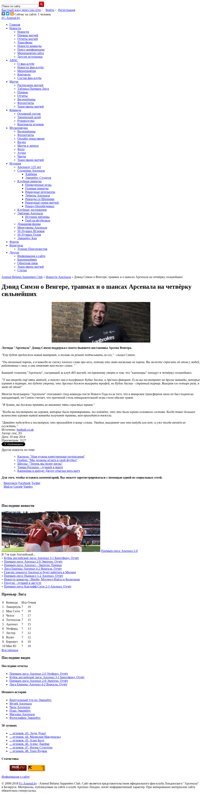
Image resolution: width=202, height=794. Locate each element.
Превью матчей (27, 35)
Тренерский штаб (29, 117)
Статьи (22, 270)
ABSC (13, 60)
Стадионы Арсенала (31, 170)
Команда (15, 110)
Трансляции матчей (30, 106)
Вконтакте (11, 483)
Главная (14, 24)
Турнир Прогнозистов (32, 249)
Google (18, 486)
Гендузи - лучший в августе (22, 583)
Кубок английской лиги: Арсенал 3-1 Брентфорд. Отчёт (41, 558)
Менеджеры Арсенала (32, 227)
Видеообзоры (26, 99)
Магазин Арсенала (22, 714)
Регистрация (66, 10)
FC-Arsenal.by (11, 18)
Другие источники (30, 56)
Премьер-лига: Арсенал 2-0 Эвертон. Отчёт (33, 561)
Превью (22, 92)
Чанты (21, 156)
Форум (14, 241)
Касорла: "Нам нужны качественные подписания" (51, 456)
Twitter (35, 483)
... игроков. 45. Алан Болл (26, 740)
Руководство (25, 120)
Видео (21, 142)
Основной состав (29, 113)
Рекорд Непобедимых (39, 206)
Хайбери (31, 174)
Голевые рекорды (37, 188)
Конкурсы (16, 245)
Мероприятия (26, 71)
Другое (14, 252)
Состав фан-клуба (29, 78)
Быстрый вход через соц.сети (21, 10)
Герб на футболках (37, 220)
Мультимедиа (18, 128)
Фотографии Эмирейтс (25, 717)
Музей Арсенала (20, 703)
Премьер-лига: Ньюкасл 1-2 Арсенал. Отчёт (33, 575)
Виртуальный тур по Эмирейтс (30, 700)
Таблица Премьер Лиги (33, 88)
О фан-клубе (25, 63)
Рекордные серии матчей (42, 202)
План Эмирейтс (20, 710)
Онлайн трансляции (31, 138)
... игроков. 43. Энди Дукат (27, 733)
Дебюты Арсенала (37, 195)
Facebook (24, 483)
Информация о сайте (31, 256)
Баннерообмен (27, 259)
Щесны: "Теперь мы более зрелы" (40, 463)
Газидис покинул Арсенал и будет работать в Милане (40, 572)
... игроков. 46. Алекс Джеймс (29, 744)
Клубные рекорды (29, 181)
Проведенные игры (38, 184)
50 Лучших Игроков (31, 231)
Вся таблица (10, 650)
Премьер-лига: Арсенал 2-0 (119, 551)
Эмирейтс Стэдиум (38, 177)
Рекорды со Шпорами (39, 199)
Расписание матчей (30, 85)
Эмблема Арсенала (30, 213)
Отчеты (22, 95)
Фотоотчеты (25, 103)
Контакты (24, 74)
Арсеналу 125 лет (29, 167)
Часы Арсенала (19, 707)
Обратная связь (27, 263)
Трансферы (24, 42)
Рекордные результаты (40, 192)
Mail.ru (8, 486)
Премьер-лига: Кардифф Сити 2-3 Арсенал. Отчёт (37, 586)
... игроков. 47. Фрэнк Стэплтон (30, 747)
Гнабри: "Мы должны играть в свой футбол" (47, 460)
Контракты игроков (30, 124)
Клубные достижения (32, 209)
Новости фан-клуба (30, 67)
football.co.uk (25, 429)
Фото (20, 149)
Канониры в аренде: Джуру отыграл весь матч (48, 470)
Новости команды (29, 46)
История (15, 163)
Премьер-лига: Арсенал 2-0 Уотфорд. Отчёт (38, 673)
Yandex (28, 486)
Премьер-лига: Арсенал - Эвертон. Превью (33, 565)
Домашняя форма (29, 224)
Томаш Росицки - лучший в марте (40, 467)
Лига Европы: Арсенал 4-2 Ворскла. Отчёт (33, 568)
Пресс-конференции (31, 49)
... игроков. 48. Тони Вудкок (28, 751)
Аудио (21, 152)
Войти (50, 10)
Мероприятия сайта (30, 53)
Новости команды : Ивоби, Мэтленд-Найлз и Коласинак (42, 579)
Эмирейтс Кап (27, 238)
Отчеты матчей (27, 39)
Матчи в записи (28, 145)
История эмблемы (37, 217)
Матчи (13, 81)
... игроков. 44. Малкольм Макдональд (35, 736)
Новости (15, 28)
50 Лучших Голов (29, 234)
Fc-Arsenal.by (28, 783)
